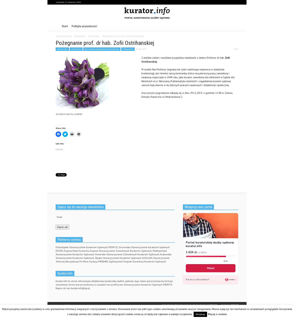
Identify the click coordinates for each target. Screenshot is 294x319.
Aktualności (62, 49)
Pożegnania (127, 49)
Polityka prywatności (84, 26)
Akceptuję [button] (200, 314)
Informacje (76, 49)
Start (65, 26)
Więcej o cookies (217, 314)
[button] (235, 26)
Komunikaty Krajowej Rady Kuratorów (102, 49)
